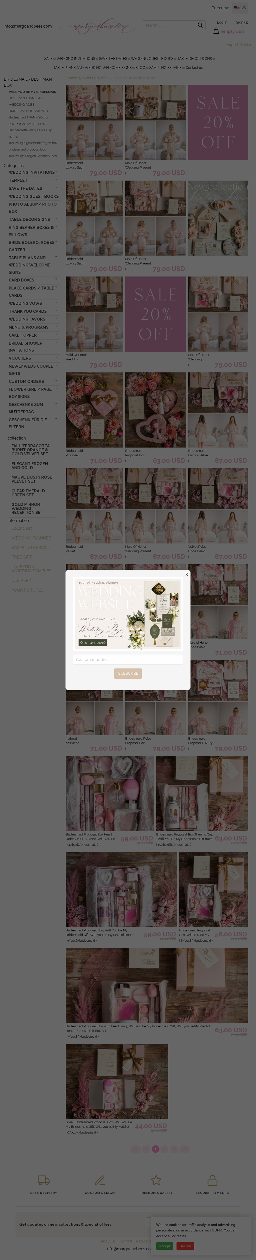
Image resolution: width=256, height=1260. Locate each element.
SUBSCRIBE (128, 673)
